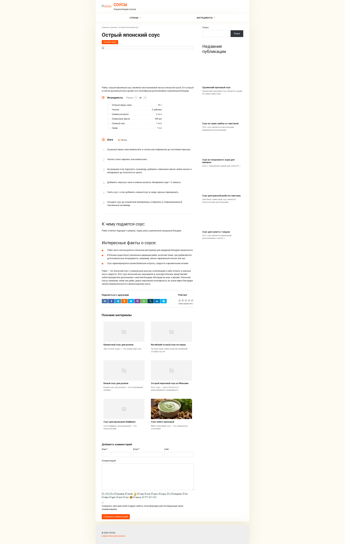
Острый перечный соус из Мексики (169, 383)
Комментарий (109, 460)
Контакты (121, 536)
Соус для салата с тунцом (216, 232)
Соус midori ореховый (162, 422)
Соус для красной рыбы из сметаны (221, 195)
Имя (105, 449)
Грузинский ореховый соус (216, 87)
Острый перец (110, 42)
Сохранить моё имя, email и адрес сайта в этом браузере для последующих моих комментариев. (142, 507)
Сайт (166, 449)
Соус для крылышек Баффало (120, 422)
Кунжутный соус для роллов (118, 344)
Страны (134, 18)
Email (136, 449)
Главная (105, 536)
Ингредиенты (205, 18)
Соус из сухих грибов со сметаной (220, 123)
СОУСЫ (120, 4)
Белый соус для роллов (116, 383)
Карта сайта (113, 536)
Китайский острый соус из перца (168, 344)
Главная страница (109, 27)
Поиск (205, 27)
